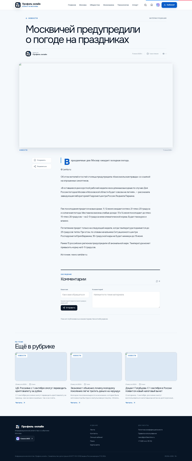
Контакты (94, 433)
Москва (82, 5)
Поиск (92, 441)
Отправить (70, 308)
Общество (95, 5)
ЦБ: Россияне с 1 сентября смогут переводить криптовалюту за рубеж (40, 390)
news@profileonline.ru (146, 437)
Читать (18, 402)
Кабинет (171, 5)
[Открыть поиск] (145, 5)
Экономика (108, 5)
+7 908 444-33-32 (145, 441)
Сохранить (41, 160)
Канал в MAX (25, 439)
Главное (72, 5)
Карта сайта (95, 445)
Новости (32, 18)
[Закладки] (151, 5)
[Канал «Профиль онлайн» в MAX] (158, 5)
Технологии (123, 5)
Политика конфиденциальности (150, 430)
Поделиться (41, 166)
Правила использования (147, 433)
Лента (92, 430)
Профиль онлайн (32, 426)
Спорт (135, 5)
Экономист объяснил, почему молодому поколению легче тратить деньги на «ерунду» (95, 390)
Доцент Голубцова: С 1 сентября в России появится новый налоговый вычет (149, 390)
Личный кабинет (96, 437)
